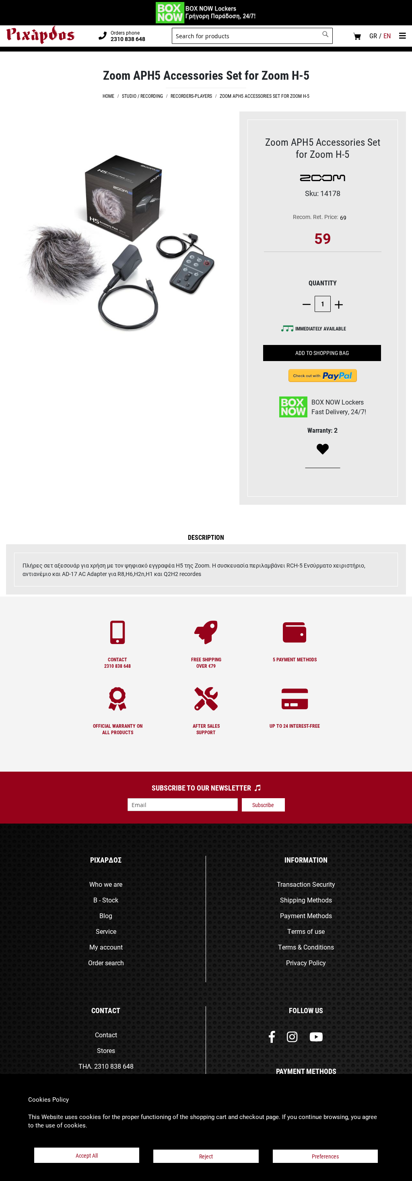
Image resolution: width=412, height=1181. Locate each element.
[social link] (272, 1038)
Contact (106, 1034)
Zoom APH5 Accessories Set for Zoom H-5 (264, 96)
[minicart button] (357, 36)
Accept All (87, 1155)
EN (387, 35)
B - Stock (105, 900)
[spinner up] (337, 303)
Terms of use (306, 931)
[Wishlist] (323, 449)
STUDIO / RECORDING (142, 96)
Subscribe (263, 805)
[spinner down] (309, 303)
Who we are (105, 884)
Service (106, 931)
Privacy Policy (306, 962)
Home (108, 96)
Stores (106, 1050)
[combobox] (252, 36)
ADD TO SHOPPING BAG (322, 353)
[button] (206, 537)
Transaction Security (306, 884)
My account (106, 947)
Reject (206, 1156)
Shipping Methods (306, 900)
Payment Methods (306, 915)
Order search (106, 962)
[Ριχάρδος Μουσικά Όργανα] (40, 35)
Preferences (325, 1156)
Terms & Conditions (306, 947)
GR (373, 35)
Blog (105, 915)
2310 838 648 (114, 1066)
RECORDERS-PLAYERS (191, 96)
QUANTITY (323, 283)
